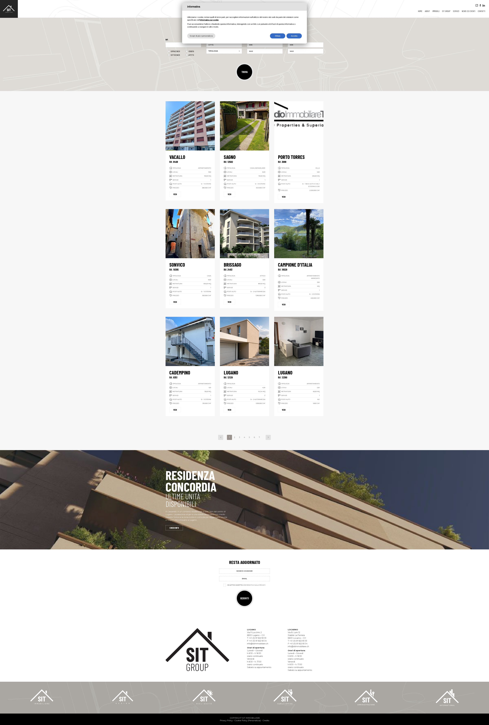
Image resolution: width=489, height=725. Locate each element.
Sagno (230, 157)
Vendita (191, 51)
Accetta (294, 36)
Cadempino (179, 372)
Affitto (191, 55)
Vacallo (177, 157)
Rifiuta (277, 36)
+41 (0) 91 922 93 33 (257, 638)
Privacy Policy (226, 720)
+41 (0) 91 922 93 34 (258, 641)
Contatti (481, 11)
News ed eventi (468, 11)
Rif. (167, 39)
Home (420, 11)
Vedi (175, 194)
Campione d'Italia (295, 265)
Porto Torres (291, 157)
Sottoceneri (175, 55)
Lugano (231, 372)
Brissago (232, 265)
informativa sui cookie (209, 20)
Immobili (435, 11)
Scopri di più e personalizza (201, 36)
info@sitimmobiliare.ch (257, 643)
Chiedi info (174, 527)
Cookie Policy (240, 720)
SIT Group (446, 11)
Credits (266, 720)
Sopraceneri (175, 51)
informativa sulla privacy (254, 585)
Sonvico (177, 265)
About (427, 11)
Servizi (456, 11)
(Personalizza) (254, 720)
